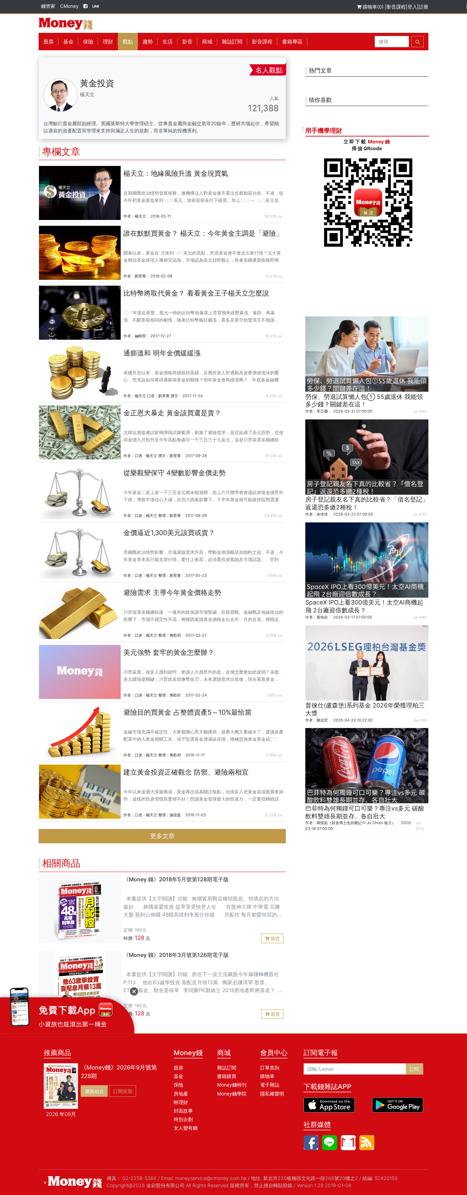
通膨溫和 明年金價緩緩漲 (162, 353)
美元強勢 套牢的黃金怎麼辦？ (168, 652)
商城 (207, 41)
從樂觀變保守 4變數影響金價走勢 (174, 473)
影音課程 (396, 7)
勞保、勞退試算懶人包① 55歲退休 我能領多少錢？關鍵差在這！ (364, 400)
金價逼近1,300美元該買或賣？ (169, 533)
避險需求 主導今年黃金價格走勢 (172, 592)
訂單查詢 (269, 1067)
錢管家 (48, 6)
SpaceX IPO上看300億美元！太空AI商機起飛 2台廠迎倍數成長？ (364, 606)
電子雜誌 (269, 1085)
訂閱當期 (122, 1091)
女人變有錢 (186, 1128)
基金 (178, 1076)
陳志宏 (322, 720)
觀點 (128, 41)
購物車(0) (373, 7)
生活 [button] (167, 41)
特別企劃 (183, 1119)
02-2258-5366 (139, 1178)
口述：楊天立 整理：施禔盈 (158, 815)
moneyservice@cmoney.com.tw (210, 1178)
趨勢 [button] (148, 41)
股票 (48, 41)
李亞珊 (322, 411)
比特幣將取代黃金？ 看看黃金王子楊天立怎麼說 (196, 293)
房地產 (181, 1093)
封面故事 (183, 1111)
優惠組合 (94, 1091)
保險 (88, 41)
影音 (187, 41)
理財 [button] (108, 41)
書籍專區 (292, 41)
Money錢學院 (231, 1093)
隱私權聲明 (272, 1093)
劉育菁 (140, 276)
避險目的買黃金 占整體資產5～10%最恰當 (187, 712)
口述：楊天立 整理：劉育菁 (158, 515)
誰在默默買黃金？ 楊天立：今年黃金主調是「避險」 (203, 233)
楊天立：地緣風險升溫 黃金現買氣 (175, 173)
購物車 (267, 1076)
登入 (412, 7)
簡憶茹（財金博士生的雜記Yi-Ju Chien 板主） (356, 822)
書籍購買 (226, 1076)
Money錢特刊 (231, 1085)
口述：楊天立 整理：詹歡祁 (158, 635)
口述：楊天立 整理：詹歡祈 (158, 695)
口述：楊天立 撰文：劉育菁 (158, 455)
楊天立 (140, 216)
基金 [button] (68, 41)
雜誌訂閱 (232, 41)
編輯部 (140, 336)
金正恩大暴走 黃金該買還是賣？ (172, 413)
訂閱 (414, 1069)
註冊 (423, 7)
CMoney (69, 6)
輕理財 (181, 1102)
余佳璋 (322, 514)
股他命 (322, 617)
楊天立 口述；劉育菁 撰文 (156, 395)
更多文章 (162, 836)
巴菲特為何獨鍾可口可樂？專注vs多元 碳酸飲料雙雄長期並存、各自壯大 (364, 812)
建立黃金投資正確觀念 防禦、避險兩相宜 (186, 772)
